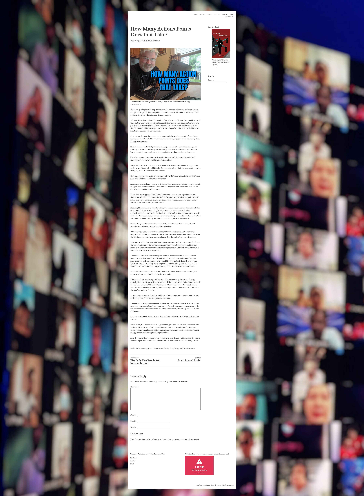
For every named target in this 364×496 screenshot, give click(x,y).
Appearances (229, 17)
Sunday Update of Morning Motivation (150, 285)
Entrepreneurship (141, 348)
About (202, 14)
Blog (232, 14)
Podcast (217, 14)
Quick (149, 348)
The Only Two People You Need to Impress (145, 361)
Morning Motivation (178, 197)
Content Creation (163, 348)
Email (133, 421)
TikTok (174, 282)
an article (152, 282)
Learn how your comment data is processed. (181, 439)
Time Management (189, 348)
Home (195, 14)
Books (209, 14)
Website (133, 427)
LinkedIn (156, 168)
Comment (134, 387)
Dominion (146, 112)
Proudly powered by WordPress (205, 485)
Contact (225, 14)
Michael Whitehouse (153, 41)
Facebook (145, 168)
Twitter (132, 461)
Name (133, 415)
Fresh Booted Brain (189, 359)
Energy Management (176, 348)
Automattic (230, 485)
